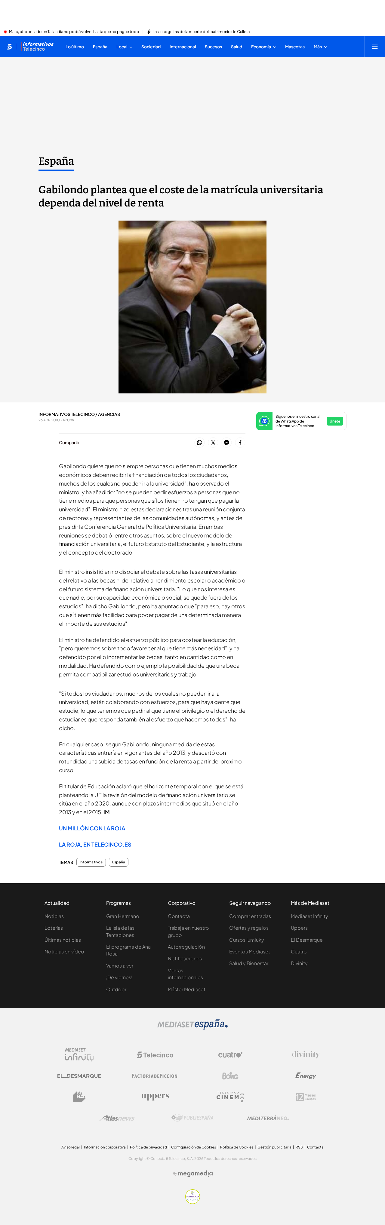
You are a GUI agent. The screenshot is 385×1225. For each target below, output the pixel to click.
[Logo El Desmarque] (79, 1076)
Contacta (179, 916)
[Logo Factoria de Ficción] (155, 1075)
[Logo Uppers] (155, 1096)
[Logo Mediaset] (192, 1028)
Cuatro (299, 951)
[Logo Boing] (230, 1075)
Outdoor (116, 989)
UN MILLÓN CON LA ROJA (92, 828)
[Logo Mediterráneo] (268, 1117)
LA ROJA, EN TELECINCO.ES (95, 844)
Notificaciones (185, 958)
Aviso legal (70, 1147)
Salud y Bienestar (248, 963)
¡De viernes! (119, 977)
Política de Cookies (236, 1147)
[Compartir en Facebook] (240, 442)
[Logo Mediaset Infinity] (79, 1054)
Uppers (299, 928)
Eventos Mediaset (249, 951)
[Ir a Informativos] (37, 46)
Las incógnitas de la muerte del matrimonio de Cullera (201, 31)
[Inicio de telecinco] (9, 47)
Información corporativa (105, 1147)
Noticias (54, 916)
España (56, 161)
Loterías (54, 928)
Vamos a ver (119, 965)
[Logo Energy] (305, 1075)
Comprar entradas (250, 916)
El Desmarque (307, 940)
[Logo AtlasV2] (117, 1118)
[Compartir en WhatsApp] (199, 442)
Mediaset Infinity (309, 916)
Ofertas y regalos (249, 928)
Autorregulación (186, 947)
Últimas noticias (63, 940)
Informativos (91, 862)
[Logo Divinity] (306, 1054)
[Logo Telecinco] (155, 1054)
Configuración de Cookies (193, 1147)
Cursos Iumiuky (246, 940)
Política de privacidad (148, 1147)
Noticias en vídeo (64, 951)
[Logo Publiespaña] (192, 1117)
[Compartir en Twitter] (213, 442)
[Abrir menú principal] (375, 47)
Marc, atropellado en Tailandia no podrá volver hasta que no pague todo (74, 31)
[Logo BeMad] (79, 1096)
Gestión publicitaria (274, 1147)
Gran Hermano (122, 916)
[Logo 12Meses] (306, 1097)
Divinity (299, 963)
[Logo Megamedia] (195, 1173)
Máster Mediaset (186, 989)
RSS (299, 1147)
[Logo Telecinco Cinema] (230, 1097)
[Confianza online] (192, 1202)
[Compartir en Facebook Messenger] (226, 442)
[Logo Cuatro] (230, 1054)
